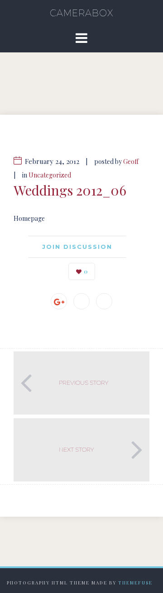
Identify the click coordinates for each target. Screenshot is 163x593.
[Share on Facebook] (81, 301)
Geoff (131, 161)
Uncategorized (50, 175)
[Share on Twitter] (104, 301)
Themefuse (135, 582)
